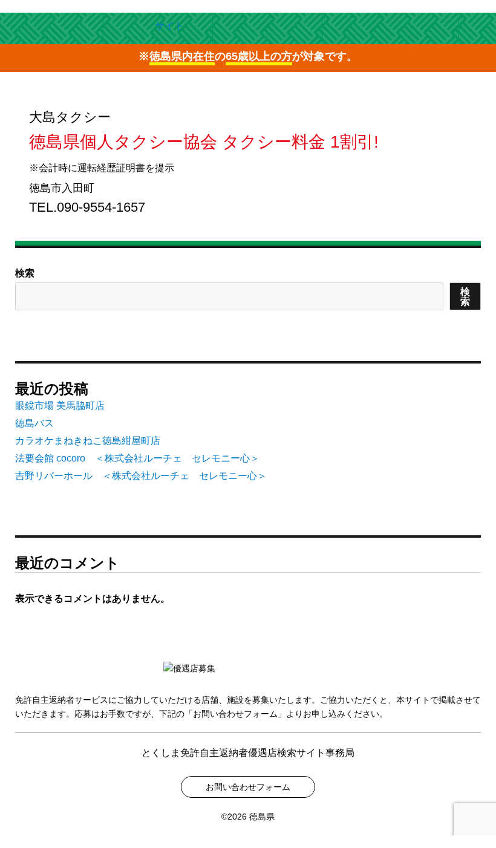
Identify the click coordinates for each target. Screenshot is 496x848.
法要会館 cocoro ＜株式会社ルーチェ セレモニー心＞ (137, 458)
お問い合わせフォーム (248, 787)
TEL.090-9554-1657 (87, 207)
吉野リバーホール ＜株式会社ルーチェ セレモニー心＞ (141, 476)
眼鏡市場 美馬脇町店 (60, 405)
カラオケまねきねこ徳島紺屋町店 (87, 440)
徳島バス (34, 423)
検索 (24, 273)
